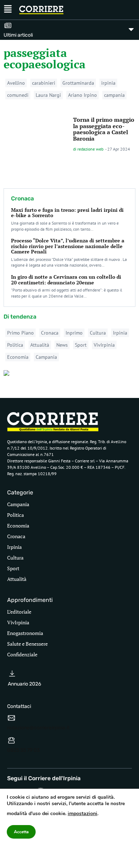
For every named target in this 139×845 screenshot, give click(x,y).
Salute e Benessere (27, 643)
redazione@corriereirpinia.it (38, 728)
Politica (15, 344)
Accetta (21, 832)
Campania (46, 357)
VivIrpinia (104, 344)
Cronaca (49, 332)
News (62, 344)
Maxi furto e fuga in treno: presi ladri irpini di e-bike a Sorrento (67, 212)
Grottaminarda (78, 82)
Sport (81, 344)
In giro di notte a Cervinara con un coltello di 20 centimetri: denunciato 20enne (66, 279)
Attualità (39, 344)
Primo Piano (20, 332)
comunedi (18, 95)
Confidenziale (22, 654)
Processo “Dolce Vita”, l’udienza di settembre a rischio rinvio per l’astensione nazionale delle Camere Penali (67, 246)
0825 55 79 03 (23, 750)
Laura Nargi (48, 95)
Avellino (16, 82)
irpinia (108, 82)
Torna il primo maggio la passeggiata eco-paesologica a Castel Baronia (103, 129)
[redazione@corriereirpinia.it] (11, 718)
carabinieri (43, 82)
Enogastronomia (25, 633)
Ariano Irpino (82, 95)
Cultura (98, 332)
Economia (18, 357)
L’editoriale (19, 611)
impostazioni (82, 813)
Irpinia (120, 332)
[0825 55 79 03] (11, 740)
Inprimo (74, 332)
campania (114, 95)
